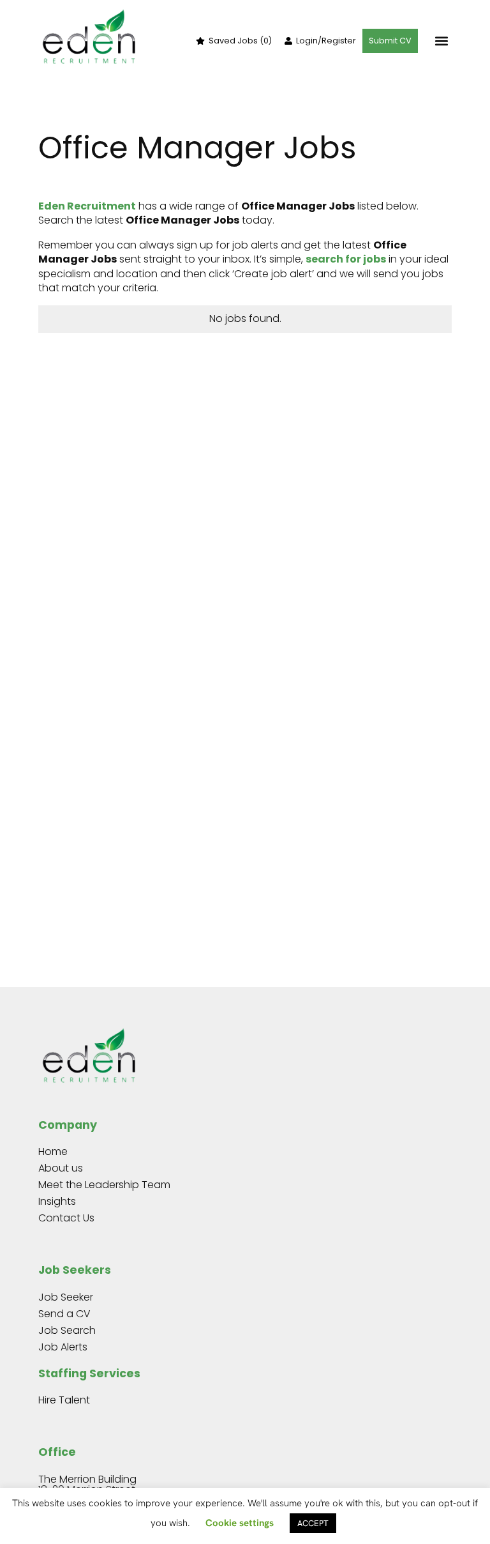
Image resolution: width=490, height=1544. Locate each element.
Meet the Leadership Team (104, 1184)
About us (60, 1168)
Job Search (67, 1330)
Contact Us (66, 1218)
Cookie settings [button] (239, 1523)
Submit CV (390, 40)
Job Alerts (62, 1347)
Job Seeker (65, 1297)
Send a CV (64, 1313)
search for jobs (346, 259)
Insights (57, 1201)
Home (53, 1151)
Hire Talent (64, 1400)
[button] (441, 41)
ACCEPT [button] (313, 1523)
